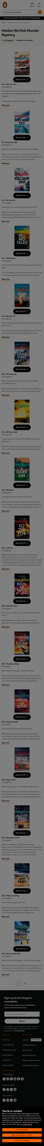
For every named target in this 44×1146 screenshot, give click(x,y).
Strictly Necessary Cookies (22, 1135)
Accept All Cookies (22, 1140)
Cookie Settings (22, 1129)
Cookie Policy (27, 1124)
